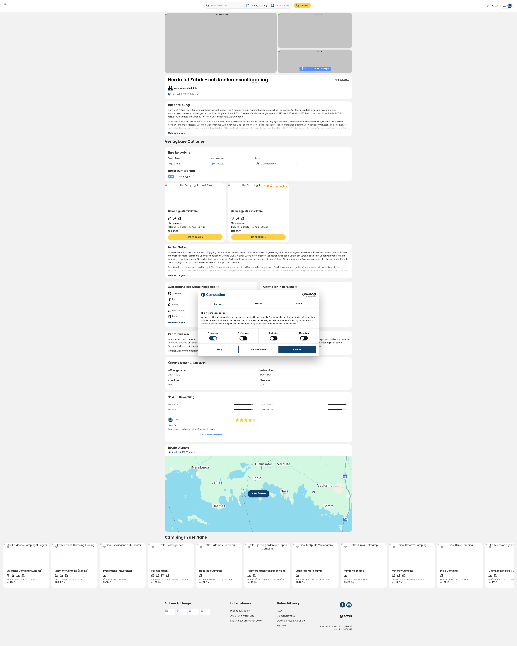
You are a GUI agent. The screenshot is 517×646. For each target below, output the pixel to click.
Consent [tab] (218, 304)
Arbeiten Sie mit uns (242, 615)
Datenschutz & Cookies (291, 620)
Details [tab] (258, 304)
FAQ (279, 610)
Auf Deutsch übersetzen (212, 434)
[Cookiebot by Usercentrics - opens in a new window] (304, 295)
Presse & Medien (240, 610)
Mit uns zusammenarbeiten (246, 620)
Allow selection (258, 349)
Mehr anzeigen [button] (176, 133)
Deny (219, 349)
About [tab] (299, 304)
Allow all (297, 349)
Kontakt (281, 625)
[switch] (243, 338)
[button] (195, 212)
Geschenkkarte (286, 615)
